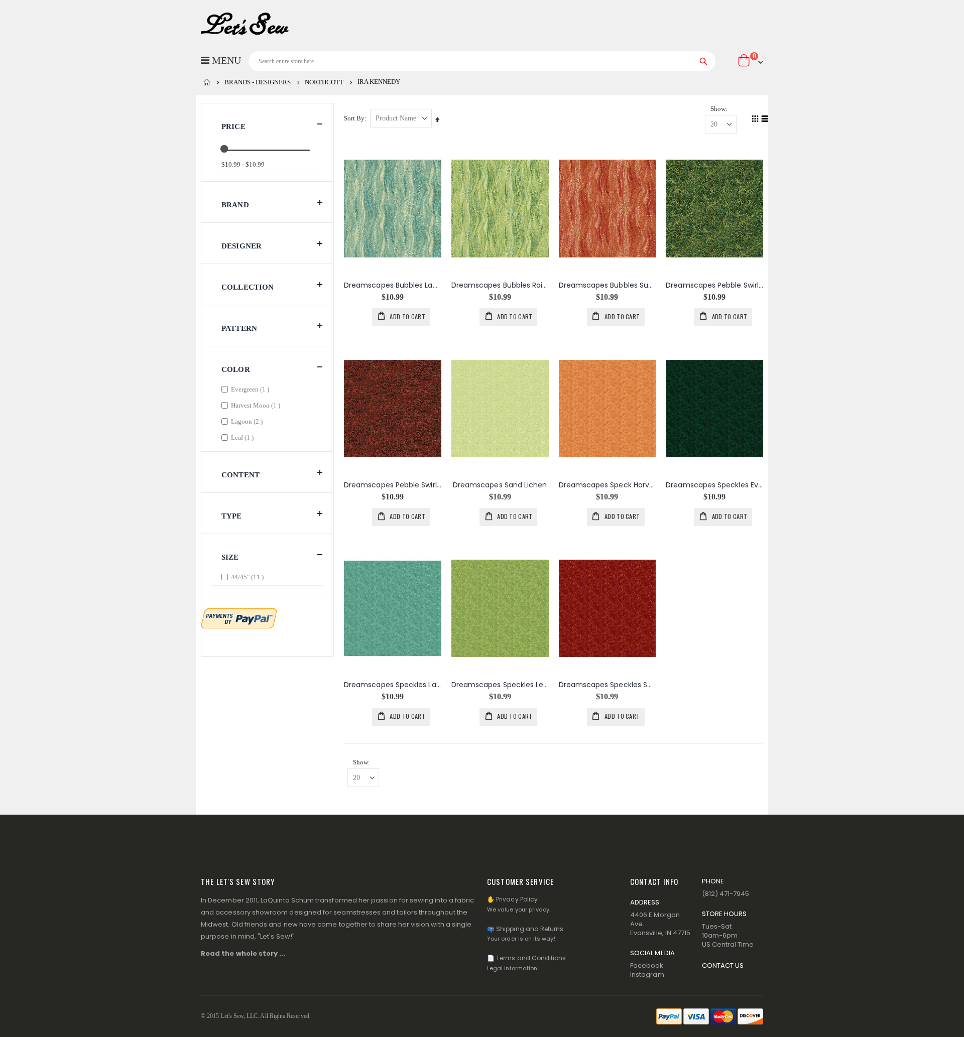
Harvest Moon (257, 405)
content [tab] (240, 475)
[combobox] (482, 61)
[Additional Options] (239, 617)
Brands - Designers (257, 82)
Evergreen (251, 389)
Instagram (647, 974)
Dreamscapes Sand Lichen (500, 485)
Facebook (647, 965)
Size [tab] (230, 557)
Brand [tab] (235, 205)
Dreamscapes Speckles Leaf (500, 685)
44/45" (248, 577)
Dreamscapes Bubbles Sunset (607, 285)
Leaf (243, 437)
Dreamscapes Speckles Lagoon (392, 685)
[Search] (703, 61)
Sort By (354, 118)
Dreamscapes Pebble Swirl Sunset (392, 485)
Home (206, 82)
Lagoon (248, 421)
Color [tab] (235, 369)
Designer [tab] (241, 246)
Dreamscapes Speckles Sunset (607, 685)
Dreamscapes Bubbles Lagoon (392, 285)
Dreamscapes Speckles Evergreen (714, 485)
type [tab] (231, 516)
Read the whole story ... (243, 953)
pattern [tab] (239, 328)
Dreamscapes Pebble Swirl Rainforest (714, 285)
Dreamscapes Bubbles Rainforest (500, 285)
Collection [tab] (247, 287)
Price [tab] (233, 126)
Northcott (324, 82)
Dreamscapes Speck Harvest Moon (607, 485)
